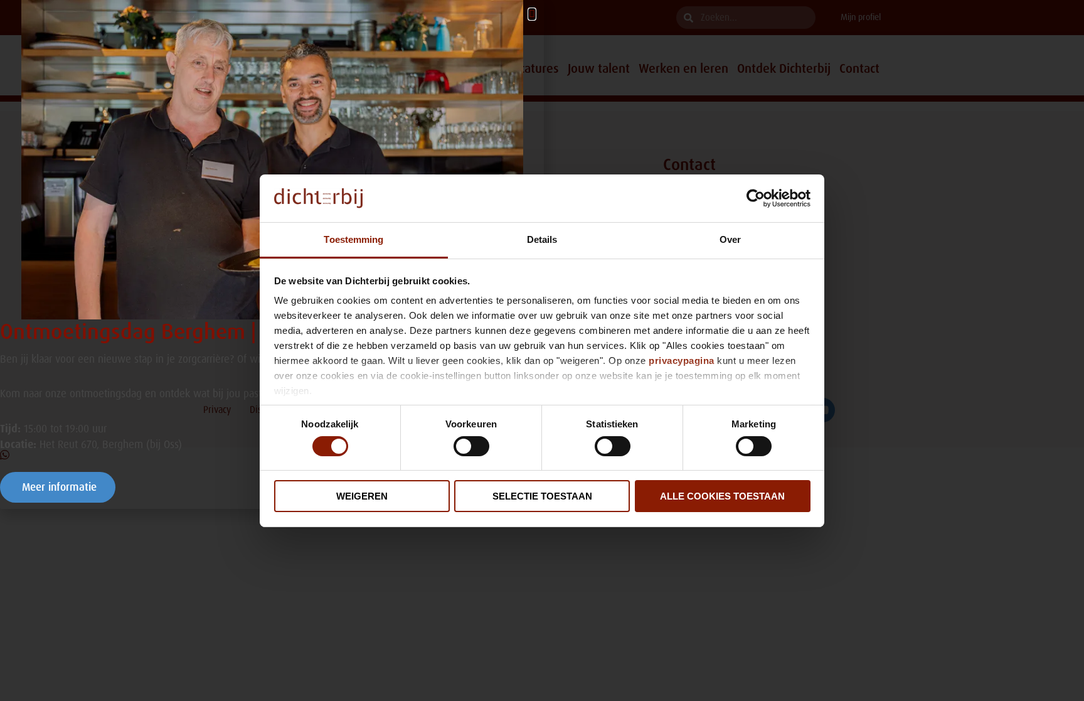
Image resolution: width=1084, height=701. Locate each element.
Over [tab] (730, 239)
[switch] (471, 446)
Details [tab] (542, 239)
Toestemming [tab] (353, 239)
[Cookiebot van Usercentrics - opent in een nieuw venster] (755, 198)
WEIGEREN (362, 496)
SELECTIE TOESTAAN (542, 496)
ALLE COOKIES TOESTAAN (722, 496)
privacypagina (682, 360)
